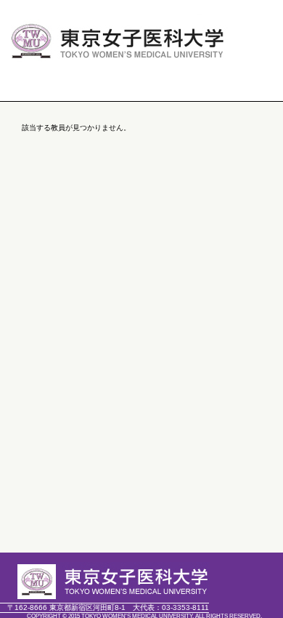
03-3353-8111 (171, 607)
